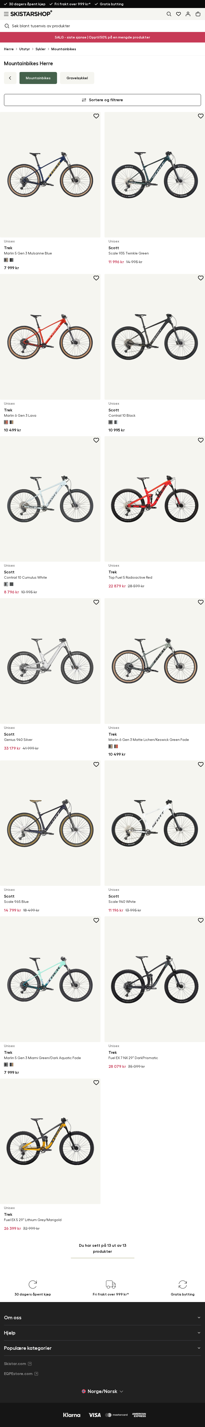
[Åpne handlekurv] (199, 14)
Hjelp (10, 1332)
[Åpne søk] (169, 14)
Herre (9, 49)
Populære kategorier (28, 1348)
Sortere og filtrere (106, 100)
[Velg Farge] (6, 260)
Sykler (41, 49)
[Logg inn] (188, 14)
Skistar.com (15, 1364)
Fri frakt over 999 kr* (72, 4)
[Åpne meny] (5, 14)
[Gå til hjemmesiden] (31, 13)
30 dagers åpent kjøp (27, 4)
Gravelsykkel (77, 78)
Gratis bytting (112, 4)
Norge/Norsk (102, 1391)
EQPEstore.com (18, 1374)
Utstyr (24, 49)
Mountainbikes (63, 49)
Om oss (13, 1317)
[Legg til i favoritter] (97, 116)
